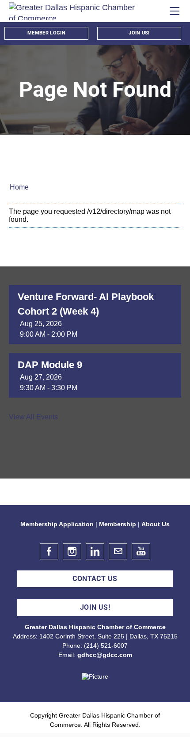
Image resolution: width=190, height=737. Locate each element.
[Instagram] (72, 551)
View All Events (33, 417)
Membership (117, 524)
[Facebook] (49, 551)
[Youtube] (141, 551)
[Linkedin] (95, 551)
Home (19, 187)
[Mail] (118, 551)
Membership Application (57, 524)
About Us (155, 524)
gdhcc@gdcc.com (104, 654)
